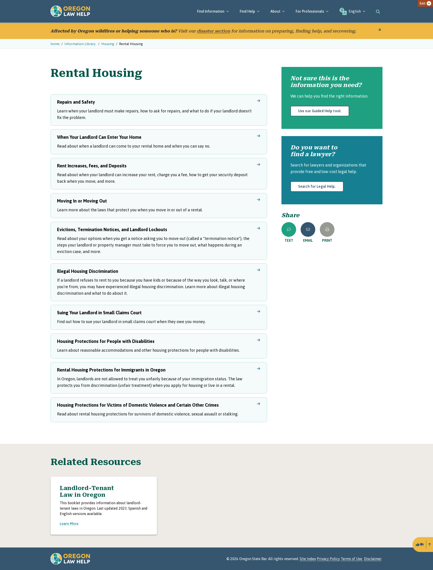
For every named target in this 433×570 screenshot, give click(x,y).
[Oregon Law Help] (70, 11)
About (275, 11)
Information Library (80, 44)
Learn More (69, 524)
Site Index (308, 559)
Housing (107, 44)
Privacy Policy (328, 559)
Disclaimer (373, 559)
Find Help (247, 11)
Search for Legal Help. (317, 186)
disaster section (213, 31)
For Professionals (310, 11)
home (55, 44)
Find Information (210, 11)
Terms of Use (352, 559)
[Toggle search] (377, 11)
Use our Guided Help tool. (319, 111)
